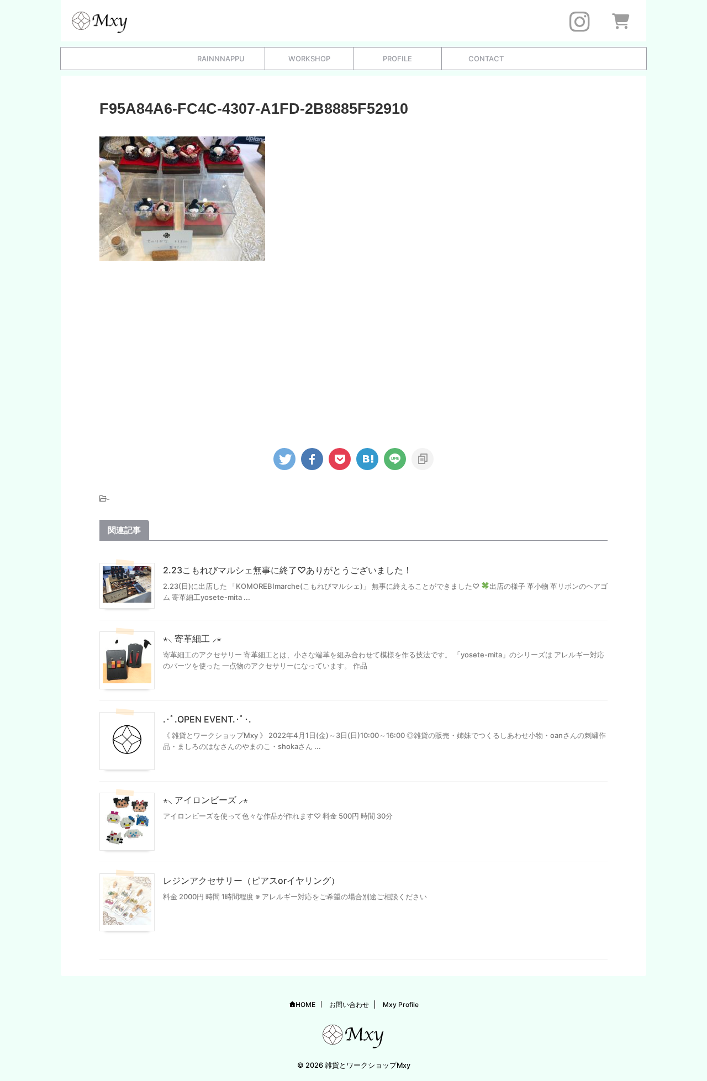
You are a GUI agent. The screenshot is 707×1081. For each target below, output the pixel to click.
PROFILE (397, 58)
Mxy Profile (401, 1004)
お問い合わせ (349, 1004)
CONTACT (486, 58)
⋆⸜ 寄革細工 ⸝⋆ (192, 638)
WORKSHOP (309, 58)
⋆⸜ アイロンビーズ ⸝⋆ (205, 799)
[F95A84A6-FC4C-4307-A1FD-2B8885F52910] (367, 459)
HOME (305, 1004)
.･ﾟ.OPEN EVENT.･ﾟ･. (207, 719)
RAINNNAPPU (221, 58)
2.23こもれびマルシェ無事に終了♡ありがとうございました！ (287, 570)
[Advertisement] (353, 349)
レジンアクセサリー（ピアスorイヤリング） (251, 880)
